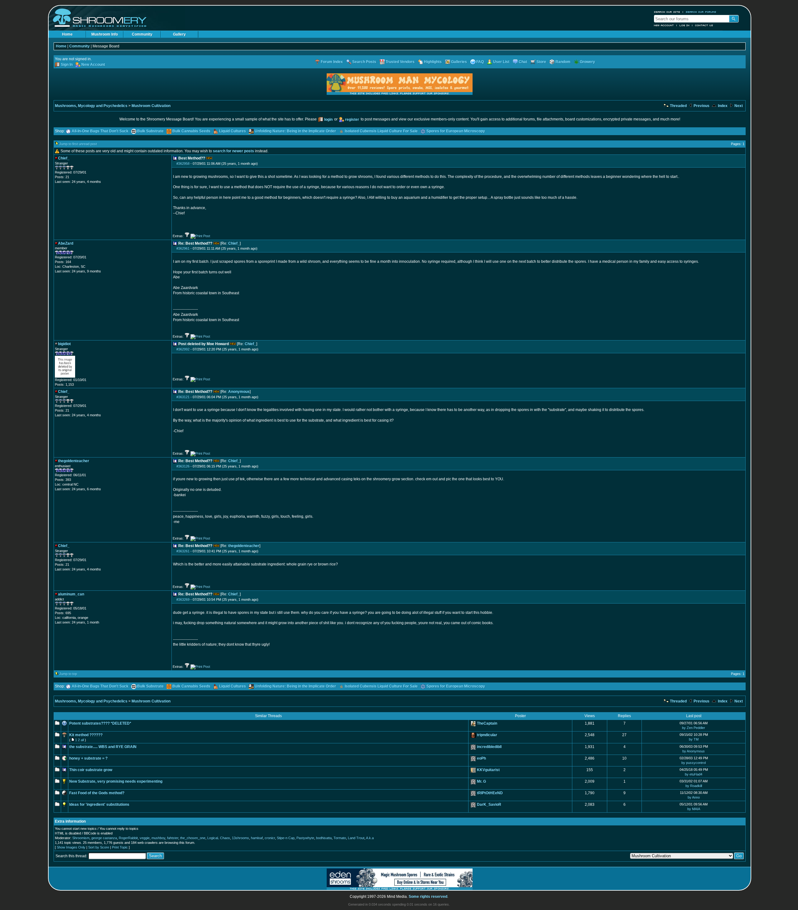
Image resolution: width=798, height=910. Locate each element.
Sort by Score (98, 847)
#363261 (183, 551)
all (82, 740)
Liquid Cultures (232, 131)
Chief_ (234, 243)
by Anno (694, 797)
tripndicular (487, 735)
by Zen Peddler (693, 728)
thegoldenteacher (243, 546)
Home (67, 34)
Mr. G (481, 781)
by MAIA (693, 809)
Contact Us (704, 25)
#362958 (183, 163)
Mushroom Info (104, 34)
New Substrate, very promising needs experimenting (115, 781)
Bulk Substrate (150, 131)
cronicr (270, 838)
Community (142, 34)
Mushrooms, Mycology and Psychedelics (91, 106)
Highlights (433, 62)
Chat (523, 62)
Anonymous (239, 391)
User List (501, 62)
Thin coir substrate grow (90, 770)
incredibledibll (489, 747)
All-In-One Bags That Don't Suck (100, 131)
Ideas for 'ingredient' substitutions (99, 804)
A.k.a (370, 838)
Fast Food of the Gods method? (96, 793)
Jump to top (68, 674)
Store (541, 62)
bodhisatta (324, 838)
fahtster (172, 838)
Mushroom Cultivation (151, 106)
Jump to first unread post (78, 144)
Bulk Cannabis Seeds (191, 131)
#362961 (183, 248)
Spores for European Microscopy (455, 131)
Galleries (459, 62)
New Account (664, 25)
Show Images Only (71, 847)
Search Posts (364, 62)
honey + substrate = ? (88, 758)
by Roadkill (693, 786)
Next (738, 106)
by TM (694, 739)
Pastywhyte (305, 838)
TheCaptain (487, 723)
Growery (587, 62)
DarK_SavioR (489, 804)
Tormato (340, 838)
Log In (685, 25)
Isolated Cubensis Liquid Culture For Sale (381, 131)
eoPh (481, 758)
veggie (145, 838)
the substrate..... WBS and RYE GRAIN (103, 747)
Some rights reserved (428, 896)
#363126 (183, 466)
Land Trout (356, 838)
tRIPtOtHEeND (490, 793)
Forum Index (332, 62)
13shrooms (240, 838)
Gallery (179, 34)
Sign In (67, 64)
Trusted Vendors (400, 62)
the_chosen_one (192, 838)
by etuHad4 (693, 774)
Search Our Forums (701, 12)
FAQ (480, 62)
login (328, 119)
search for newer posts (233, 151)
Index (722, 106)
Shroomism (80, 838)
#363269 (183, 599)
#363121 (183, 397)
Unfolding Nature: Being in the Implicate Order (295, 131)
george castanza (104, 838)
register (352, 119)
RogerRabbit (128, 838)
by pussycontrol (693, 763)
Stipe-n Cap (286, 838)
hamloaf (257, 838)
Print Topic (120, 847)
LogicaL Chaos (218, 838)
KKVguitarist (488, 770)
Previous (701, 106)
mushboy (158, 838)
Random (562, 62)
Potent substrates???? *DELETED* (100, 723)
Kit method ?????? (86, 735)
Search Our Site (667, 12)
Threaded (678, 106)
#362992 (183, 349)
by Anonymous (693, 751)
